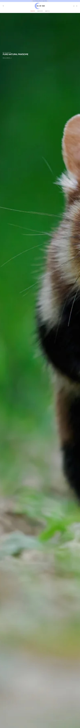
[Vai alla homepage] (40, 6)
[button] (3, 6)
